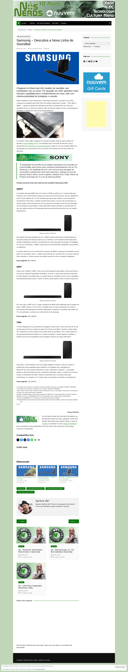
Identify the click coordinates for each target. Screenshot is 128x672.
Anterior (22, 521)
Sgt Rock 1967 (22, 48)
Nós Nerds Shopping (43, 23)
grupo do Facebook (70, 424)
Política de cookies (40, 669)
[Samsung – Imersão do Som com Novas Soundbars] (68, 470)
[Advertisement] (96, 114)
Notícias (32, 23)
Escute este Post (25, 36)
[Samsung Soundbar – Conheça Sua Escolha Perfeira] (47, 470)
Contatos (63, 23)
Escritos (23, 23)
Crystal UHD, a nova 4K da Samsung (39, 146)
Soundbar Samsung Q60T (36, 488)
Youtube (44, 424)
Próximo (72, 521)
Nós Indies (55, 23)
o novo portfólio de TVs (30, 143)
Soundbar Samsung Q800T (55, 488)
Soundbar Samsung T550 (26, 492)
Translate (97, 46)
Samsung (21, 488)
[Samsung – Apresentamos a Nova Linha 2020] (26, 470)
